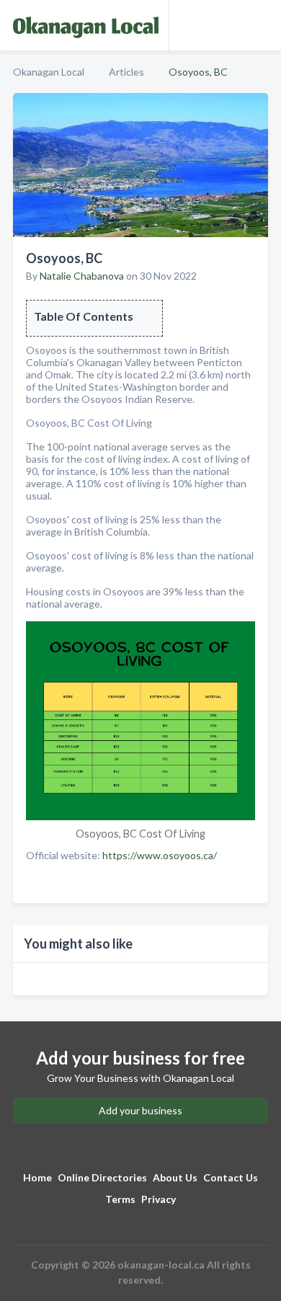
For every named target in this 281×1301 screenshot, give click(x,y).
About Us (175, 1177)
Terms (120, 1199)
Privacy (158, 1199)
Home (37, 1177)
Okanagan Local (48, 72)
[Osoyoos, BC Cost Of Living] (140, 722)
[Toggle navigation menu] (261, 25)
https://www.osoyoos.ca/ (159, 855)
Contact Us (230, 1177)
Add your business (140, 1110)
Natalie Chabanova (82, 276)
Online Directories (102, 1177)
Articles (126, 72)
